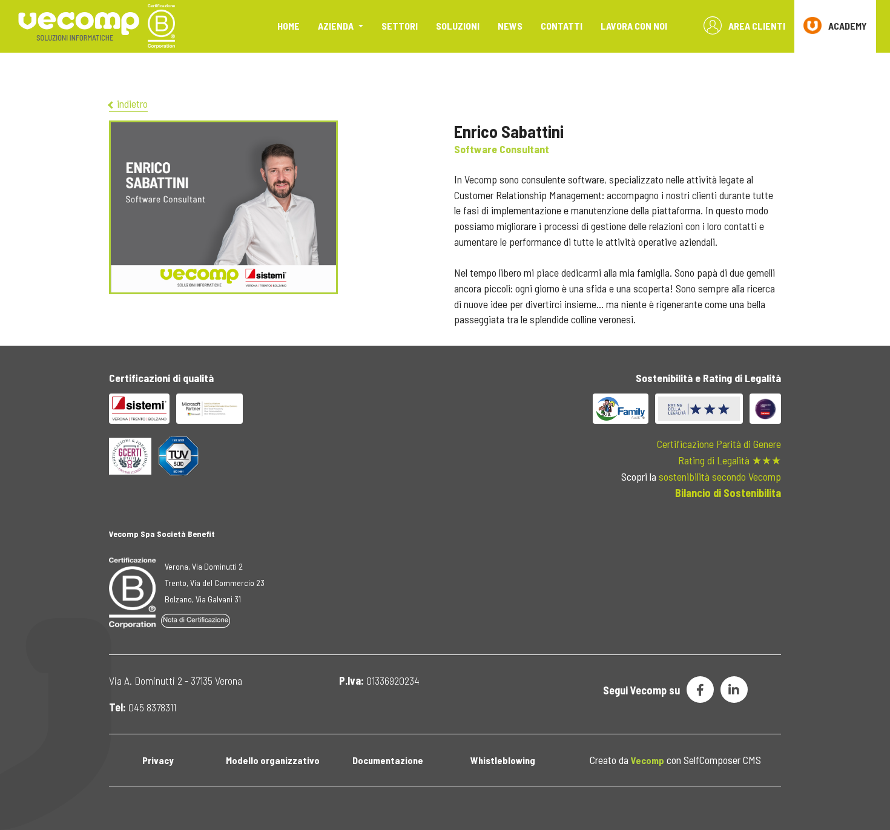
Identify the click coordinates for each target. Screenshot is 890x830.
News (510, 25)
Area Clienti (756, 25)
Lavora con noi (634, 25)
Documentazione (387, 760)
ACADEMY (846, 25)
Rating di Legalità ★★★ (729, 460)
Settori (399, 25)
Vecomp (647, 760)
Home (288, 25)
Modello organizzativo (273, 760)
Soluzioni (458, 25)
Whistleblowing (502, 760)
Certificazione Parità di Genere (719, 443)
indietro (131, 103)
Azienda (336, 25)
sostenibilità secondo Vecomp (720, 476)
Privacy (157, 760)
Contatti (561, 25)
